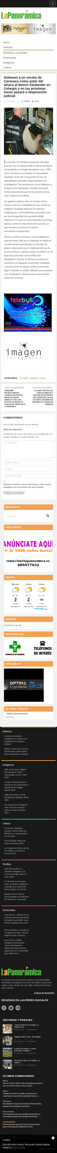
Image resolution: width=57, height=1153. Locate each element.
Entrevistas (9, 57)
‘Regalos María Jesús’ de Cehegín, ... (27, 1038)
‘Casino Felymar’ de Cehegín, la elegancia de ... (26, 1026)
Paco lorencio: (8, 1112)
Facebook (27, 101)
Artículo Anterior (15, 397)
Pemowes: (7, 1101)
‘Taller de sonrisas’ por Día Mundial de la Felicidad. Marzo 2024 (16, 797)
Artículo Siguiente (42, 396)
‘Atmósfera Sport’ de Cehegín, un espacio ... (27, 1061)
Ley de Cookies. (18, 1148)
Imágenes (9, 62)
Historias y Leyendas (15, 52)
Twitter (36, 101)
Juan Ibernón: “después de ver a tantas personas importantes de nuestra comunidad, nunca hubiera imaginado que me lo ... (16, 920)
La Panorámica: (9, 1122)
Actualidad (23, 378)
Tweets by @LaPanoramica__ (17, 714)
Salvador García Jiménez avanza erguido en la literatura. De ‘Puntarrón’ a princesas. (16, 896)
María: (5, 1081)
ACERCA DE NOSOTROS (44, 993)
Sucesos (42, 378)
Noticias (7, 47)
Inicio (6, 42)
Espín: (5, 1091)
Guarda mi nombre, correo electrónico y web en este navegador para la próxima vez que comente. (27, 485)
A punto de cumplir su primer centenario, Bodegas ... (25, 1049)
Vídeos (7, 67)
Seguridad (34, 378)
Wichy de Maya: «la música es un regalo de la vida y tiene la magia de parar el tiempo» (16, 933)
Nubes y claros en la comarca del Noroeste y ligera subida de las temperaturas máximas (16, 751)
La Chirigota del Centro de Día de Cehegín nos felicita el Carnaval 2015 (16, 851)
